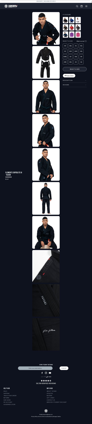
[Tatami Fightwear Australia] (10, 6)
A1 (76, 46)
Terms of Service (42, 416)
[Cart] (81, 6)
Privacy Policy (34, 416)
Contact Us (51, 400)
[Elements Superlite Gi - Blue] (71, 20)
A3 (70, 56)
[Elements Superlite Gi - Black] (65, 20)
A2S (70, 51)
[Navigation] (86, 6)
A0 (65, 46)
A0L (70, 46)
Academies (49, 416)
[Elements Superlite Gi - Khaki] (65, 27)
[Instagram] (46, 373)
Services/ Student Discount (57, 402)
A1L (81, 46)
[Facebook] (42, 373)
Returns (6, 397)
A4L (70, 62)
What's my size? (81, 41)
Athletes (50, 393)
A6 (81, 62)
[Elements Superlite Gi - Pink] (78, 34)
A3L (76, 56)
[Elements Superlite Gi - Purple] (71, 34)
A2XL (65, 56)
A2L (81, 51)
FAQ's (5, 391)
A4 (81, 56)
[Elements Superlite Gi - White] (78, 20)
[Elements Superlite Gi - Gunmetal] (78, 27)
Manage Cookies (57, 416)
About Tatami (52, 391)
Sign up (63, 368)
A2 (65, 51)
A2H (76, 51)
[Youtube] (50, 373)
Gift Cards (50, 397)
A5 (76, 62)
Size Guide (7, 400)
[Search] (77, 6)
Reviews (49, 395)
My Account (8, 402)
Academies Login (9, 404)
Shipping (7, 393)
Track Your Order (10, 395)
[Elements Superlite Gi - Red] (71, 27)
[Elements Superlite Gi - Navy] (65, 34)
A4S (65, 62)
